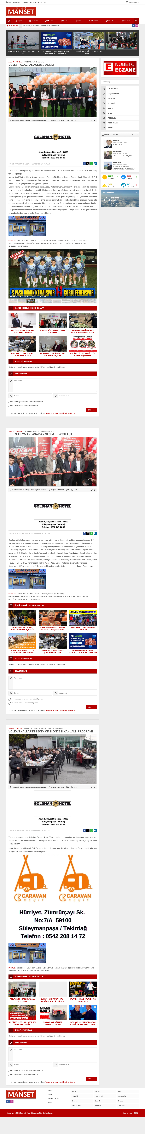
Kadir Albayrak (80, 243)
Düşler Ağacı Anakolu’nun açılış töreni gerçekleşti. (44, 243)
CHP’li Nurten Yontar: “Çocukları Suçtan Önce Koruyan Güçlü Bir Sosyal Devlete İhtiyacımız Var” (52, 629)
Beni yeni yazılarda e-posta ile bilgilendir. (24, 405)
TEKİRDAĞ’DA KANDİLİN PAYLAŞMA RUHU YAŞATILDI (56, 52)
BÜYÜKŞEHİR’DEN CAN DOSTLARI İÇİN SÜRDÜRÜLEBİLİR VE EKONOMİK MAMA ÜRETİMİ (22, 1024)
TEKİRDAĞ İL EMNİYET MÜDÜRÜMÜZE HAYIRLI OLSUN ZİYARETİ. (124, 158)
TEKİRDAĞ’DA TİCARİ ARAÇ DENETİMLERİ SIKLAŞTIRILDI (22, 628)
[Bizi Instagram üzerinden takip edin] (136, 25)
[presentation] (20, 25)
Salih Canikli (117, 151)
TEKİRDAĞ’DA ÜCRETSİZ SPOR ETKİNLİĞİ (83, 628)
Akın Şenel (117, 162)
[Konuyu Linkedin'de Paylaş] (95, 163)
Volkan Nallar (35, 599)
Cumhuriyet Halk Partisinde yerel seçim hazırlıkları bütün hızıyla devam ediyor (37, 596)
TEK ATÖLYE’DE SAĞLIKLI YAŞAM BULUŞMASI (52, 331)
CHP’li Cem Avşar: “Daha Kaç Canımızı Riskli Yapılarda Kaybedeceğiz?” (22, 332)
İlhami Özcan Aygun (34, 968)
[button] (13, 301)
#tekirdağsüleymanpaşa (47, 240)
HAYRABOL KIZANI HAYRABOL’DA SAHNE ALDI (83, 1000)
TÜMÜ (134, 135)
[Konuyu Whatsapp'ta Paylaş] (91, 163)
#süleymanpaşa (22, 240)
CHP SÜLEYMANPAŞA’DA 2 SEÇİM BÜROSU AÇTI (50, 594)
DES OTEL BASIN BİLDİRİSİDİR (22, 296)
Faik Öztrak (69, 243)
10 (92, 301)
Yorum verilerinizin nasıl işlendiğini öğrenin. (60, 413)
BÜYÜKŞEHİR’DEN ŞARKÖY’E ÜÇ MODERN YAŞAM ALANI (82, 354)
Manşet (27, 120)
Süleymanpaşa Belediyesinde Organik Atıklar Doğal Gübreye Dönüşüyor (82, 332)
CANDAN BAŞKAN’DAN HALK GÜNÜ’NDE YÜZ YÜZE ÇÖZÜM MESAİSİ (52, 1001)
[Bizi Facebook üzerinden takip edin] (133, 25)
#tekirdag (33, 240)
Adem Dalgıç (21, 594)
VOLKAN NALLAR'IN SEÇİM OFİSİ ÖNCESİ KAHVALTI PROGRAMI (74, 968)
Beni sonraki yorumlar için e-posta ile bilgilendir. (26, 402)
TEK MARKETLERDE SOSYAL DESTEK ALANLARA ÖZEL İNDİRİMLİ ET (47, 26)
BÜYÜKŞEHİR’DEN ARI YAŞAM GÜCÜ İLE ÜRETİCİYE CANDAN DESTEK (22, 652)
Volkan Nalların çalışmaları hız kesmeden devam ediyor (28, 971)
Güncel (22, 120)
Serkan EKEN (133, 1113)
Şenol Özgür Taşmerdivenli (18, 246)
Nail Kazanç (117, 140)
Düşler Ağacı (83, 240)
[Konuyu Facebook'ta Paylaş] (84, 163)
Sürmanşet (34, 120)
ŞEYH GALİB (117, 167)
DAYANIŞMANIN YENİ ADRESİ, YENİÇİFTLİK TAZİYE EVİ (121, 52)
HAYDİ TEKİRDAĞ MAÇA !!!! (122, 145)
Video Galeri (42, 120)
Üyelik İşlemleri (134, 2)
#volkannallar (63, 240)
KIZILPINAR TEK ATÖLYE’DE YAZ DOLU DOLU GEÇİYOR (52, 354)
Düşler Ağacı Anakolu (16, 243)
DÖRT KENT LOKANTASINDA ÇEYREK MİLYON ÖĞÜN (22, 354)
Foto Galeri (19, 62)
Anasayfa (11, 62)
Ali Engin (74, 240)
